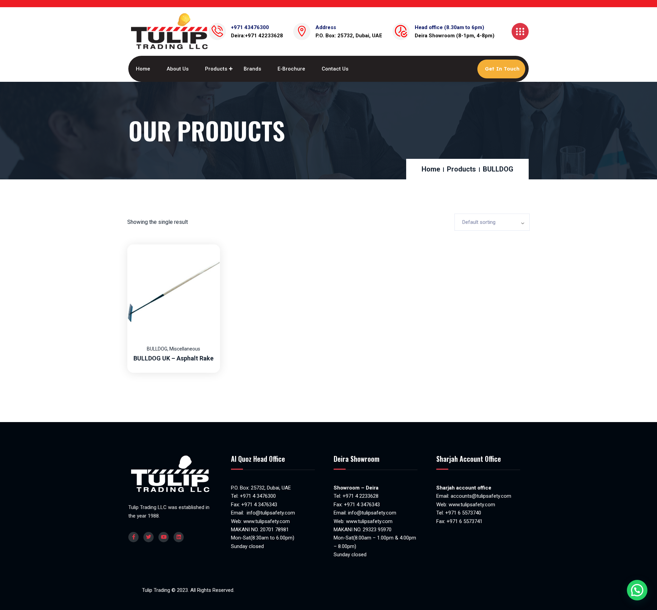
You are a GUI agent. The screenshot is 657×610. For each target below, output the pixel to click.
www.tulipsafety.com (266, 521)
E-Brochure (291, 69)
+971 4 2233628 (360, 496)
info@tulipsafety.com (270, 513)
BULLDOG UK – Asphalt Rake (173, 358)
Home (143, 69)
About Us (178, 69)
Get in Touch (502, 68)
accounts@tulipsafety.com (480, 496)
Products (216, 69)
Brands (252, 69)
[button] (637, 590)
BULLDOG (157, 349)
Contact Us (335, 69)
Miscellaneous (184, 349)
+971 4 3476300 (258, 496)
